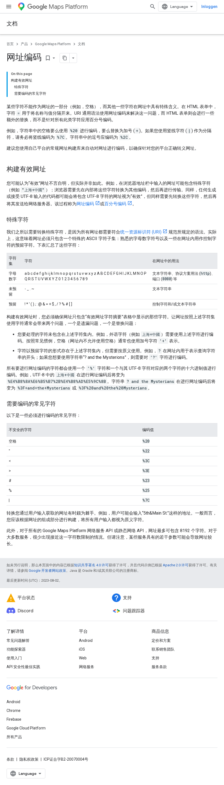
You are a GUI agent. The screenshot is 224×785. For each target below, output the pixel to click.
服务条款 (159, 667)
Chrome (13, 710)
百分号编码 (115, 203)
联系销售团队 (163, 649)
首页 (10, 44)
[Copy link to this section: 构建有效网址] (51, 169)
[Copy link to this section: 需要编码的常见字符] (61, 404)
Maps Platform (68, 6)
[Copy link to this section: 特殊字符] (33, 220)
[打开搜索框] (152, 6)
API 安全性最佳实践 (23, 667)
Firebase (14, 719)
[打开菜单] (8, 6)
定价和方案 (161, 640)
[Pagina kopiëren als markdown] (65, 58)
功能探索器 (16, 649)
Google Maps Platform (53, 44)
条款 (10, 759)
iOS (82, 649)
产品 (24, 44)
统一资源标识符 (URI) (140, 232)
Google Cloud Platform (26, 728)
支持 (155, 658)
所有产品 (14, 737)
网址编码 (85, 203)
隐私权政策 (29, 759)
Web (83, 658)
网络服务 (86, 667)
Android (86, 640)
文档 (12, 23)
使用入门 (14, 658)
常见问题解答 (18, 640)
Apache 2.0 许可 (175, 565)
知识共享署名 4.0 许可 (91, 565)
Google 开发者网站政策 (47, 570)
